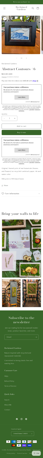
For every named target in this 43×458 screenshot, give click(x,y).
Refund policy (37, 450)
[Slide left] (16, 58)
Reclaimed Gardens (13, 450)
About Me (7, 405)
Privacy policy (11, 453)
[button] (4, 8)
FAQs (6, 376)
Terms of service (22, 453)
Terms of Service (10, 386)
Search (6, 400)
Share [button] (6, 185)
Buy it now (21, 132)
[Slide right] (26, 58)
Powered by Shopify (25, 450)
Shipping (4, 77)
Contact (7, 410)
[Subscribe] (36, 337)
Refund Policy (9, 381)
